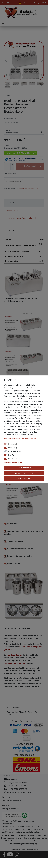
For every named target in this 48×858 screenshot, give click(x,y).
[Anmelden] (2, 2)
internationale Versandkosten (28, 188)
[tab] (24, 203)
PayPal (11, 455)
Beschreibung (12, 203)
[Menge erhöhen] (12, 164)
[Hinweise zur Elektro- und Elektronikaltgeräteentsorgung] (24, 816)
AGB (7, 841)
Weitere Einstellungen (13, 462)
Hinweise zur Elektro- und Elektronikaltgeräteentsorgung (27, 842)
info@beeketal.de (14, 779)
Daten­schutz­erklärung (14, 438)
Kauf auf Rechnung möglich (12, 800)
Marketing (12, 448)
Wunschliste (11, 174)
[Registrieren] (8, 2)
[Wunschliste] (29, 2)
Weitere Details (12, 210)
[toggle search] (25, 2)
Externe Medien (15, 451)
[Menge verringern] (12, 168)
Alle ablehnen (24, 478)
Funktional (12, 459)
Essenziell (12, 444)
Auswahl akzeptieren (24, 473)
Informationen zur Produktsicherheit (21, 218)
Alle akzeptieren (24, 468)
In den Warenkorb (29, 166)
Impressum (31, 438)
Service (6, 775)
